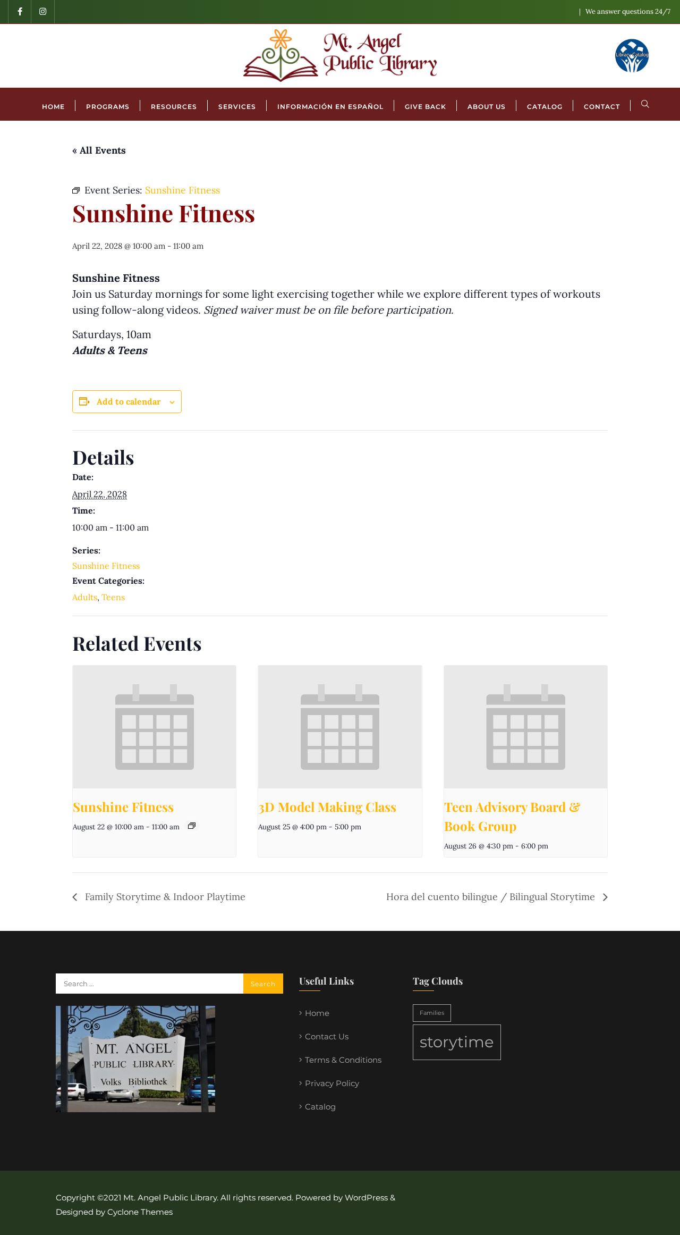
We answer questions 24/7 (627, 11)
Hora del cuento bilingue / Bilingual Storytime (492, 896)
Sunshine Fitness (106, 565)
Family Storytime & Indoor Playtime (163, 896)
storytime (457, 1041)
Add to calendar (129, 401)
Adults (84, 597)
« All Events (99, 150)
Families (432, 1013)
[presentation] (154, 727)
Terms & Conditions (343, 1060)
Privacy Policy (332, 1083)
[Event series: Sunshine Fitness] (192, 825)
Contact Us (326, 1036)
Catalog (320, 1107)
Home (317, 1013)
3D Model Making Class (327, 806)
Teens (113, 597)
